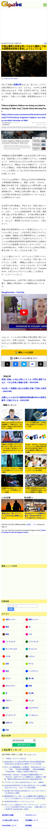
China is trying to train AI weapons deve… (24, 531)
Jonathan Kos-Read (10, 78)
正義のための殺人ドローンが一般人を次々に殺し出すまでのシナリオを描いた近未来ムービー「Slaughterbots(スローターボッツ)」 (12, 448)
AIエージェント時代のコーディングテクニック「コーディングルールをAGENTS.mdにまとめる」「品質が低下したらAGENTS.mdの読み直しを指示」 (25, 807)
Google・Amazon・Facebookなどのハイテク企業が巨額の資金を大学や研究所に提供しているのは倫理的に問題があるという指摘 (36, 448)
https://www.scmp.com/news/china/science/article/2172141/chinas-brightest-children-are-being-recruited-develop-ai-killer (24, 117)
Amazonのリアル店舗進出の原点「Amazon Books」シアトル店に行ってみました (35, 515)
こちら (33, 754)
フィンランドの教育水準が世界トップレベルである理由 (35, 469)
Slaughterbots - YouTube (13, 292)
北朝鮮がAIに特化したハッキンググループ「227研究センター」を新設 (12, 490)
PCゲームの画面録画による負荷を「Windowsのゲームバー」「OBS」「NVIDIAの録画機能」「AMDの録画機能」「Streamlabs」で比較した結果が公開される (25, 769)
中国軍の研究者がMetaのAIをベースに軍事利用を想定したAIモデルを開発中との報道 (35, 490)
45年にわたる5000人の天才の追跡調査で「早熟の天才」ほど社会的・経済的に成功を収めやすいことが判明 (12, 425)
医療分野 (17, 84)
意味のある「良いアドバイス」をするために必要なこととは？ (12, 515)
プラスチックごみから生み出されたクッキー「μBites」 (24, 782)
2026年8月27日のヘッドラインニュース (19, 801)
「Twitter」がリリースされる (15, 758)
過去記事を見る (24, 745)
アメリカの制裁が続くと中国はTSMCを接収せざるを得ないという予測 (35, 424)
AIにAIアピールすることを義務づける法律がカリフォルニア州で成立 (12, 470)
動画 (29, 524)
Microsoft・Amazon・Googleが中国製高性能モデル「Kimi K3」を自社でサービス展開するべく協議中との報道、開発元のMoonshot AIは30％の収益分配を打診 (25, 777)
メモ (45, 43)
